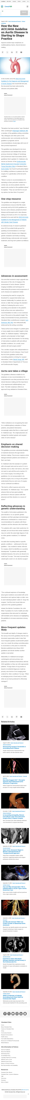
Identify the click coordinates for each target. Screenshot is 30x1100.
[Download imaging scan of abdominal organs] (15, 836)
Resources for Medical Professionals (10, 1040)
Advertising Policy (5, 1053)
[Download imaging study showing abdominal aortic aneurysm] (15, 944)
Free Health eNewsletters (7, 1038)
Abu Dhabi (9, 1)
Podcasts (3, 1080)
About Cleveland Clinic (6, 1027)
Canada (14, 1)
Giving (2, 1031)
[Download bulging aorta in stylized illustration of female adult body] (15, 766)
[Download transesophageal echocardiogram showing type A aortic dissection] (15, 872)
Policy (14, 121)
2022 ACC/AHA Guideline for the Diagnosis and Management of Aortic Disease (15, 81)
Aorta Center (5, 169)
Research (5, 919)
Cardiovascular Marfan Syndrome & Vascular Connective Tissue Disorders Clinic (13, 164)
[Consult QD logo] (8, 6)
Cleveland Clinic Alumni (6, 1072)
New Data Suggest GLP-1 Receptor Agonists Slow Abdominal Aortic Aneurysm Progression (14, 781)
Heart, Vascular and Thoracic (14, 21)
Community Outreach (6, 1033)
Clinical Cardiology (7, 744)
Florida (19, 1)
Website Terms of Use (6, 1059)
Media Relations (5, 1042)
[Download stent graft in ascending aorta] (15, 981)
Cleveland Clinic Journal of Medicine (9, 1074)
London (23, 1)
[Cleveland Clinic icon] (2, 6)
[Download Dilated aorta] (15, 732)
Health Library (4, 1036)
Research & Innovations (7, 1034)
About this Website (5, 1051)
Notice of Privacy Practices (7, 1063)
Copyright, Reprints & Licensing (8, 1057)
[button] (27, 6)
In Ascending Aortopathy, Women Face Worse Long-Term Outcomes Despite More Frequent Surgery (14, 816)
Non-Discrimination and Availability (9, 1065)
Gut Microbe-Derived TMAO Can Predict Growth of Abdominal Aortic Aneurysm (14, 923)
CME (2, 1076)
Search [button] (24, 12)
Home (2, 1025)
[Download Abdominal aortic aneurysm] (15, 907)
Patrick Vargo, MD (18, 359)
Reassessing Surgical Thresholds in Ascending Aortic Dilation (14, 747)
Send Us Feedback (5, 1049)
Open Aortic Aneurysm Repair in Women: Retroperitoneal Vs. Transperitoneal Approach (13, 851)
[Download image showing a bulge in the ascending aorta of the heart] (15, 801)
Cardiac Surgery (6, 885)
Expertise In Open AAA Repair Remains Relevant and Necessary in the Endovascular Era (14, 960)
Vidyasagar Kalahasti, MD (20, 131)
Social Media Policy (5, 1055)
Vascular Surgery (6, 848)
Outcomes (3, 1078)
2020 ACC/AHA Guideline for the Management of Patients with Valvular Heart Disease (14, 219)
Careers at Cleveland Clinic (7, 1029)
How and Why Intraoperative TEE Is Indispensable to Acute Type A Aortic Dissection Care (15, 888)
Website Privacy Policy (6, 1061)
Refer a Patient (4, 1082)
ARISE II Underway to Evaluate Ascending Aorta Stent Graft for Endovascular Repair (13, 997)
